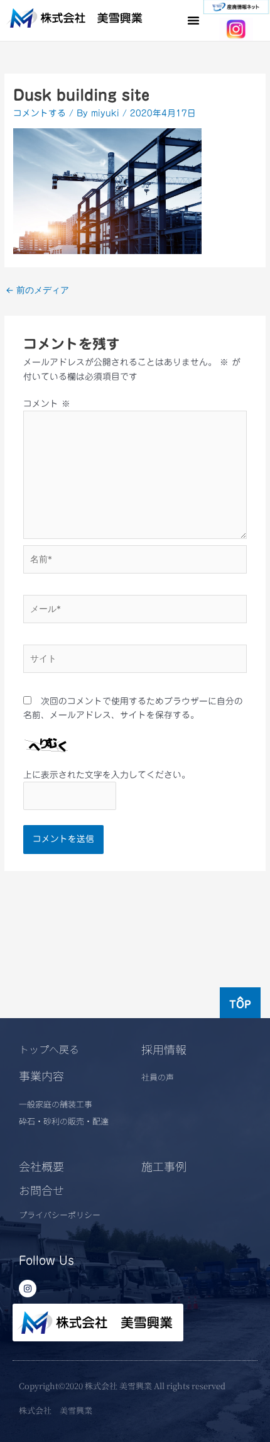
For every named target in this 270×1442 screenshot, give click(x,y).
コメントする (39, 113)
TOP (240, 1004)
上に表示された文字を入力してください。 (106, 774)
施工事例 (163, 1166)
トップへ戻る (49, 1049)
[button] (193, 20)
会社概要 (41, 1166)
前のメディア (37, 290)
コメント (46, 403)
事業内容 (41, 1075)
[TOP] (240, 998)
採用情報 (163, 1049)
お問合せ (41, 1190)
